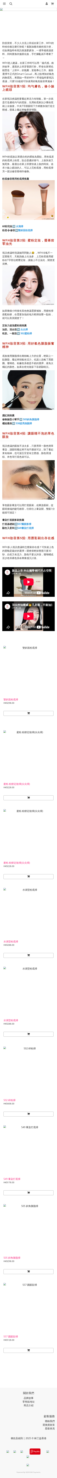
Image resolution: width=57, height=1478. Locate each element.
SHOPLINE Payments (33, 1472)
